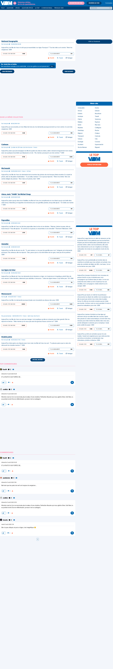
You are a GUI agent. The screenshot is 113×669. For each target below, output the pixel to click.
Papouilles (5, 220)
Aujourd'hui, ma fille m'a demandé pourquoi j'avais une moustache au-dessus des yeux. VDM (30, 300)
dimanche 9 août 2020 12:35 (9, 394)
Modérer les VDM (94, 3)
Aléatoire (10, 8)
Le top (37, 8)
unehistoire (6, 478)
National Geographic (9, 41)
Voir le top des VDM (94, 164)
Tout (3, 8)
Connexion (108, 3)
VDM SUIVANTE (69, 71)
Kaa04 (5, 369)
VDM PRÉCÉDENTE (7, 71)
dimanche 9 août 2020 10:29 (9, 374)
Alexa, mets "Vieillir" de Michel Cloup (16, 194)
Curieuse (4, 145)
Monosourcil (6, 294)
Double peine (6, 337)
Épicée (18, 8)
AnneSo (5, 520)
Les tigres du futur (8, 270)
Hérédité (4, 244)
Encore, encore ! (37, 359)
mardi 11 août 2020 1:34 (7, 524)
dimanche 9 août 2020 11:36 (8, 482)
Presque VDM (58, 8)
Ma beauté (5, 168)
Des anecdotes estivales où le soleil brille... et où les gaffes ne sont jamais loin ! (27, 65)
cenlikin (5, 389)
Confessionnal (46, 8)
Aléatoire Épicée (27, 8)
